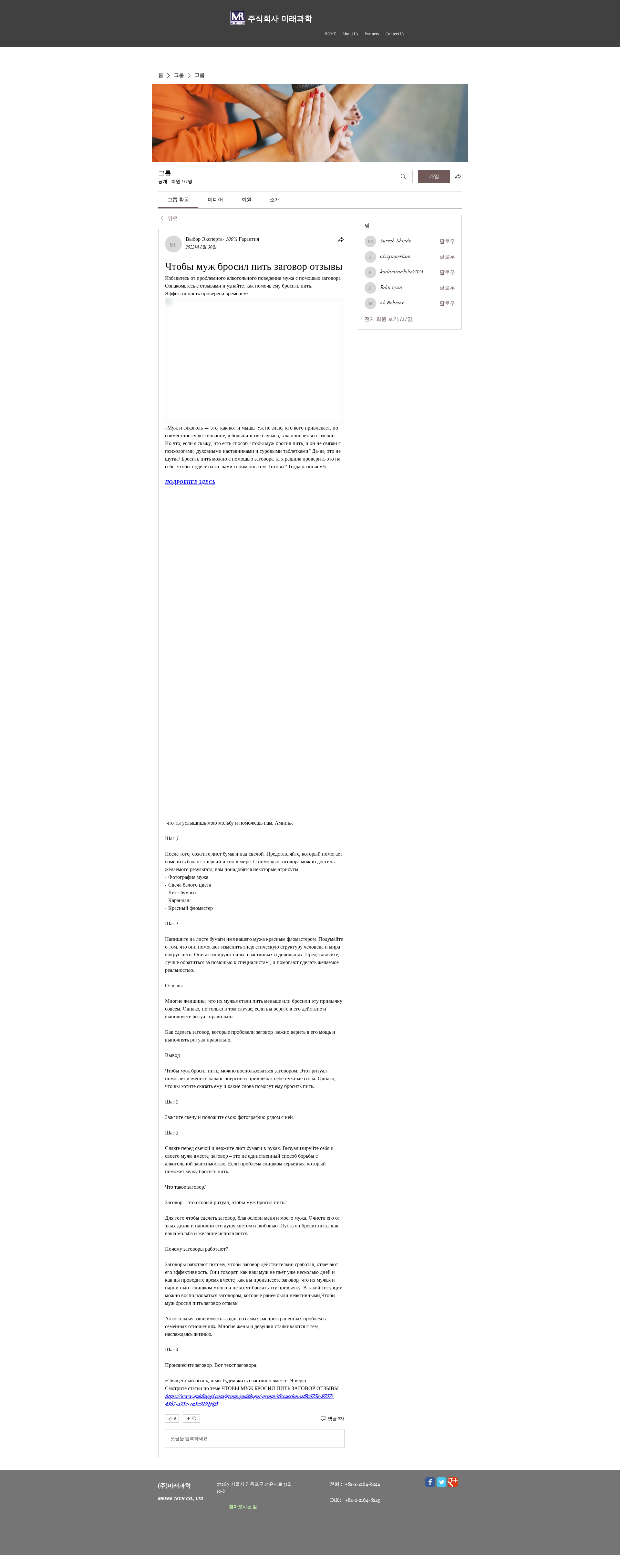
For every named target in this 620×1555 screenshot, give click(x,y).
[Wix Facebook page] (430, 1482)
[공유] (341, 239)
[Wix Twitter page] (441, 1482)
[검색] (403, 176)
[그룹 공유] (458, 176)
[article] (254, 843)
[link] (178, 200)
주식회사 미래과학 (280, 18)
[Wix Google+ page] (453, 1482)
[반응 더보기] (191, 1418)
